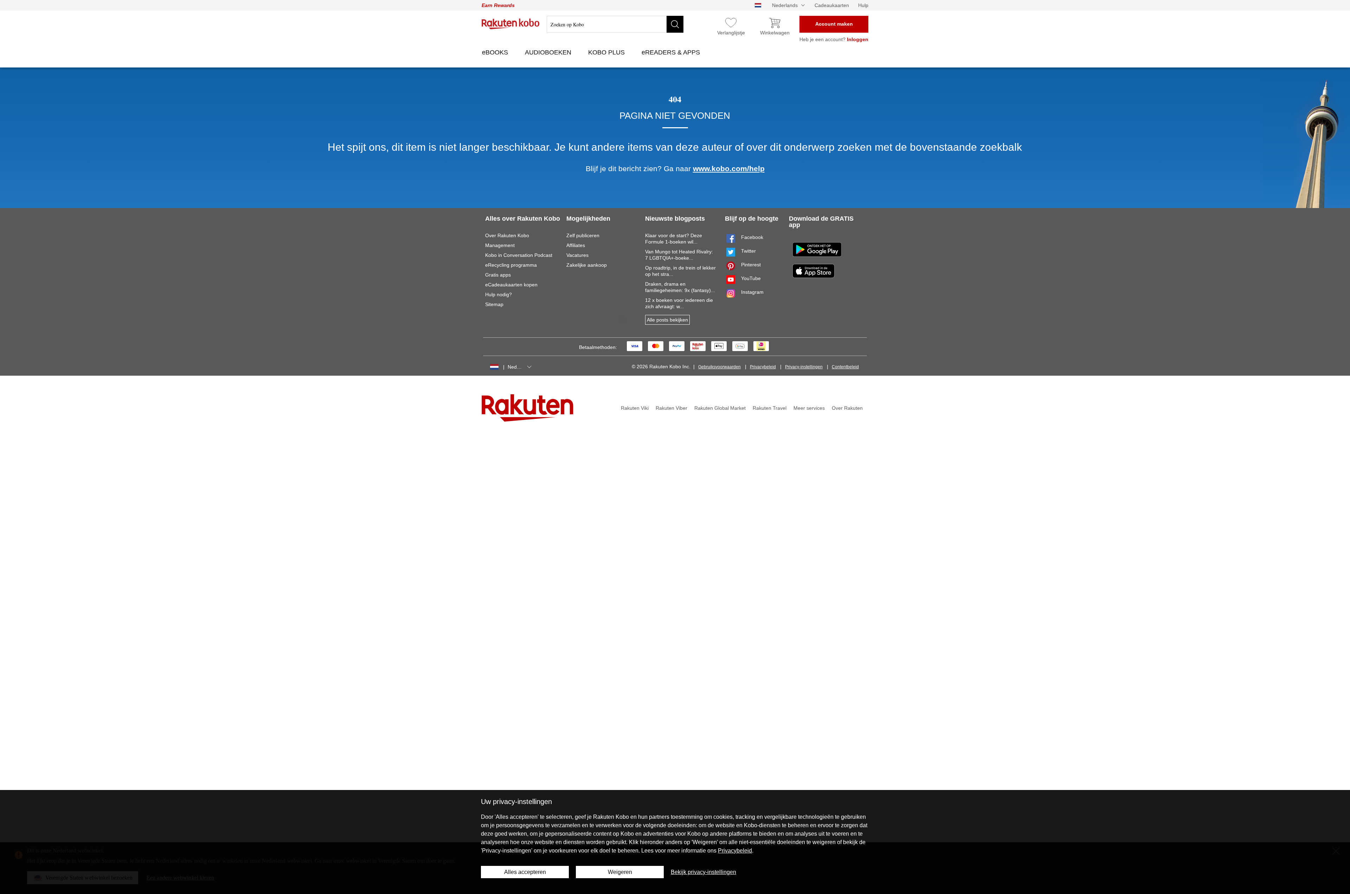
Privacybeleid (763, 366)
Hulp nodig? (498, 294)
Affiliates (575, 245)
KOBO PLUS (607, 52)
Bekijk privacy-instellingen (703, 872)
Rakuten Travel (769, 408)
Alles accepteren (525, 872)
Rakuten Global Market (720, 408)
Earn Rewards (498, 5)
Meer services (809, 408)
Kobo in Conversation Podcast (518, 255)
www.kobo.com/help (729, 168)
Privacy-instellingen (804, 366)
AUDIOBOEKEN (549, 52)
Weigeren (620, 872)
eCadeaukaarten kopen (511, 284)
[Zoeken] (675, 24)
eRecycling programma (511, 265)
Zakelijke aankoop (586, 265)
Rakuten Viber (671, 408)
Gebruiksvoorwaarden (719, 366)
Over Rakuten (847, 408)
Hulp (863, 5)
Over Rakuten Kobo (507, 235)
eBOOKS (496, 52)
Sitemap (494, 304)
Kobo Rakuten (511, 24)
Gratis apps (498, 275)
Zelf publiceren (582, 235)
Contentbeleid (845, 366)
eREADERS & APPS (672, 52)
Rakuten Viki (635, 408)
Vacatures (577, 255)
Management (500, 245)
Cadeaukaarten (832, 5)
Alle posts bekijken (667, 320)
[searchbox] (615, 24)
